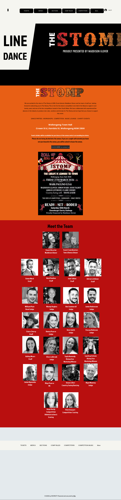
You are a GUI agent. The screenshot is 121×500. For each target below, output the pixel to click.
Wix (74, 496)
